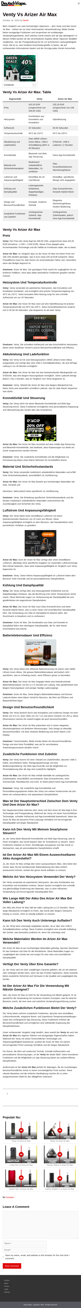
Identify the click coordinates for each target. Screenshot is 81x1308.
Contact (6, 1280)
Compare (9, 1197)
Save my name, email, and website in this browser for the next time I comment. (37, 1257)
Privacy (6, 1286)
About (6, 1283)
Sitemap (7, 1292)
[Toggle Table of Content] (33, 85)
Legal (6, 1289)
